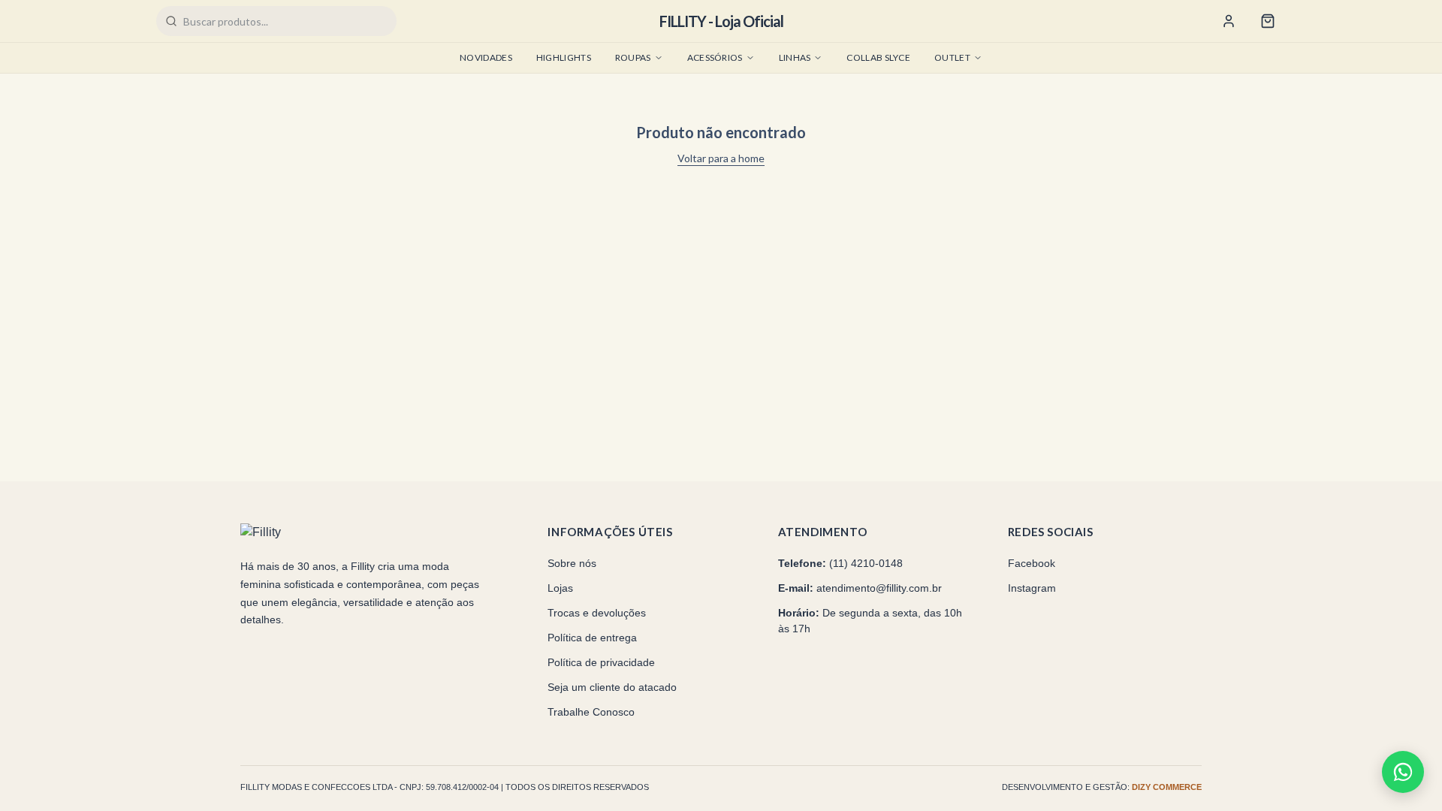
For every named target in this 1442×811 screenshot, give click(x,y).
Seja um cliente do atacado (612, 687)
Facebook (1031, 563)
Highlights (563, 57)
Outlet (952, 57)
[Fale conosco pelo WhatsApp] (1403, 772)
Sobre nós (572, 563)
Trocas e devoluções (597, 613)
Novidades (486, 57)
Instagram (1032, 588)
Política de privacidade (601, 662)
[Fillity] (296, 532)
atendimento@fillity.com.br (879, 588)
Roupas (633, 57)
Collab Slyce (878, 57)
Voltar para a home (721, 158)
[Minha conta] (1229, 21)
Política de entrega (592, 638)
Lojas (560, 588)
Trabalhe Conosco (591, 712)
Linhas (795, 57)
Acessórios (715, 57)
